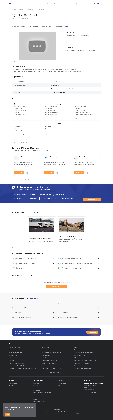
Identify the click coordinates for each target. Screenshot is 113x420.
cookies (16, 406)
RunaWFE (82, 157)
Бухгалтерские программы (16, 350)
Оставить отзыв (34, 18)
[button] (60, 33)
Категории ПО (51, 4)
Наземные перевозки (60, 194)
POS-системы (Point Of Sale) (17, 366)
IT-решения (36, 390)
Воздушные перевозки (20, 194)
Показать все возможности (19, 142)
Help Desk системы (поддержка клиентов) (85, 358)
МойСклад (53, 157)
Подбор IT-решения (96, 3)
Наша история (13, 383)
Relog (21, 157)
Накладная (33, 194)
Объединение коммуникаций (49, 360)
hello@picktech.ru (92, 385)
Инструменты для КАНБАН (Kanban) (51, 352)
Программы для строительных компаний (85, 360)
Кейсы (78, 4)
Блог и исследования (39, 397)
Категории (22, 9)
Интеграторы (70, 4)
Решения (51, 26)
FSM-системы (45, 347)
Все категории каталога (56, 372)
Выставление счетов (47, 350)
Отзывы (66, 26)
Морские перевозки (32, 198)
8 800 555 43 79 (88, 387)
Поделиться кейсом (39, 401)
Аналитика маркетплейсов (49, 363)
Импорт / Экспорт (19, 198)
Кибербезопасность (47, 358)
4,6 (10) (52, 159)
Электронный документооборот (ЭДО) (52, 368)
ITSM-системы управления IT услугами (19, 358)
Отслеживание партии (67, 198)
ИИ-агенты (61, 4)
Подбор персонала (14, 347)
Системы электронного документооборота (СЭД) (23, 368)
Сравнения (59, 26)
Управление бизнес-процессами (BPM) (84, 352)
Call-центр (12, 360)
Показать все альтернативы (19, 179)
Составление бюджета (80, 350)
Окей (7, 414)
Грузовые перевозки (45, 194)
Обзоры (84, 4)
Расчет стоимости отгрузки (49, 198)
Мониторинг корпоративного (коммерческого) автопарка (37, 235)
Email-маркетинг (46, 355)
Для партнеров (62, 383)
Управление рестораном (80, 366)
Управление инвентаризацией (82, 363)
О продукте (15, 26)
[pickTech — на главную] (56, 409)
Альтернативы (34, 26)
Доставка (30, 9)
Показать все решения (18, 248)
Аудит (75, 347)
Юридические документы (16, 388)
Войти (59, 385)
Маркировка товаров (47, 366)
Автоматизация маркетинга (81, 355)
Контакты (11, 385)
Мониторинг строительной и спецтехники (71, 234)
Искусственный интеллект (16, 363)
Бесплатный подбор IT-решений (42, 392)
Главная (14, 9)
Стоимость (44, 26)
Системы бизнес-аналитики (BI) (82, 368)
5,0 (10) (22, 159)
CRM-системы (13, 355)
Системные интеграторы (40, 388)
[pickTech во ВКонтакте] (92, 392)
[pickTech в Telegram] (95, 392)
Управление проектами (15, 352)
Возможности (24, 26)
